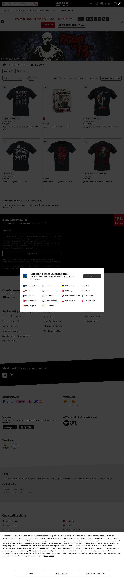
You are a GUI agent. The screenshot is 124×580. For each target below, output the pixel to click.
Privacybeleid (49, 556)
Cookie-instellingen (94, 553)
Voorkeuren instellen (94, 573)
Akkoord (29, 574)
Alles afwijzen (62, 574)
